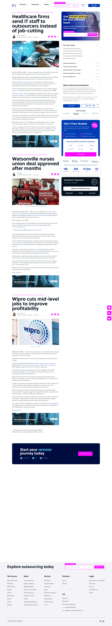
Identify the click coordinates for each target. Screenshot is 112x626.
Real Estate (47, 580)
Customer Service (29, 580)
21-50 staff (70, 149)
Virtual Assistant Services (31, 605)
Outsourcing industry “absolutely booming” (16, 555)
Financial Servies (49, 583)
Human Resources (29, 593)
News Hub (10, 583)
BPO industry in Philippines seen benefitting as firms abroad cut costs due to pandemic (81, 557)
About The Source (12, 580)
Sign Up (64, 583)
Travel (45, 605)
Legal (45, 589)
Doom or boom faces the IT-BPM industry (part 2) (43, 555)
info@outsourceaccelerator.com (74, 610)
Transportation (48, 599)
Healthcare (47, 596)
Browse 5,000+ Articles (69, 58)
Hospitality (47, 586)
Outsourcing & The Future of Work (72, 51)
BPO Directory (11, 586)
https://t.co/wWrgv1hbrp (18, 227)
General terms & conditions (97, 580)
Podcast (9, 589)
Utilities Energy (48, 602)
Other (91, 149)
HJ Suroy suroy (21, 313)
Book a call (83, 5)
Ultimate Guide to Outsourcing (71, 48)
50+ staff (81, 149)
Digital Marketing (29, 586)
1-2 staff (70, 145)
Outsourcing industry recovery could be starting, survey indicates (30, 556)
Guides (9, 599)
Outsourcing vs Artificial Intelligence (73, 56)
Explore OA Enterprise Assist (80, 188)
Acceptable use (93, 589)
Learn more (72, 105)
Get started (80, 154)
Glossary (9, 605)
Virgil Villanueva (21, 35)
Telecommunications (50, 593)
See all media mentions (90, 541)
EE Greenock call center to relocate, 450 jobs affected (28, 430)
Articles (9, 593)
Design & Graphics (29, 583)
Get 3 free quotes (94, 6)
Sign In (64, 580)
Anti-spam (92, 583)
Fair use (91, 586)
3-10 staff (80, 145)
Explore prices (92, 34)
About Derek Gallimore (68, 604)
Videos (9, 602)
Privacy (91, 593)
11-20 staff (91, 145)
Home (14, 12)
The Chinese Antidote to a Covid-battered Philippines (68, 555)
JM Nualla (19, 173)
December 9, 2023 (36, 230)
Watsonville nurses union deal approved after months (27, 432)
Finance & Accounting (30, 589)
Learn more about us (72, 534)
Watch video (88, 534)
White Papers (11, 596)
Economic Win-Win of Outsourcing (72, 53)
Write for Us (65, 601)
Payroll (26, 599)
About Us (65, 598)
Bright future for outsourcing (55, 554)
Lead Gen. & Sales (29, 596)
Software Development (30, 602)
